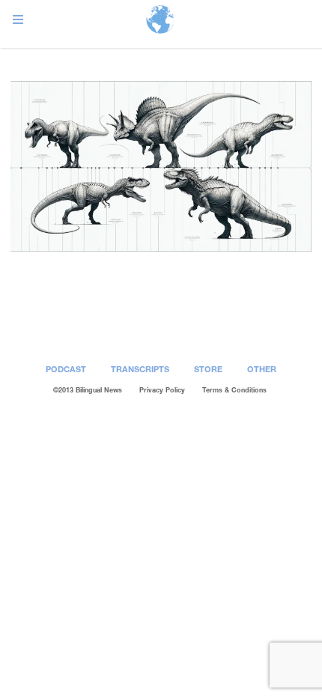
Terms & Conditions (234, 390)
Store (208, 369)
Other (261, 369)
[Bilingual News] (160, 20)
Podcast (66, 369)
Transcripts (140, 369)
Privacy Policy (162, 390)
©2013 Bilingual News (87, 390)
